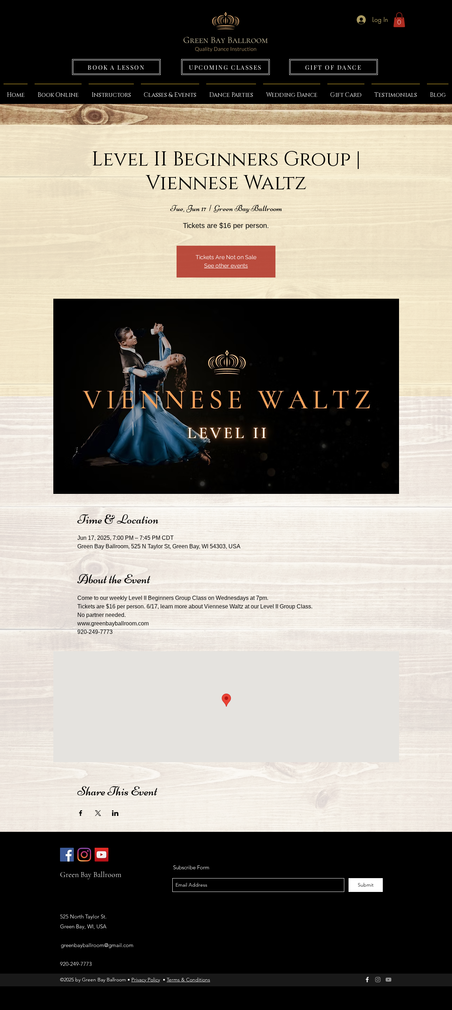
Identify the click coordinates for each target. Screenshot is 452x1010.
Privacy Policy (145, 979)
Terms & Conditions (188, 979)
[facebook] (367, 979)
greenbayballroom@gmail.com (97, 945)
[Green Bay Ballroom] (67, 855)
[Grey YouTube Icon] (388, 979)
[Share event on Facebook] (80, 813)
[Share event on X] (98, 813)
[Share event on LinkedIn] (115, 813)
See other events (226, 265)
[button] (399, 19)
